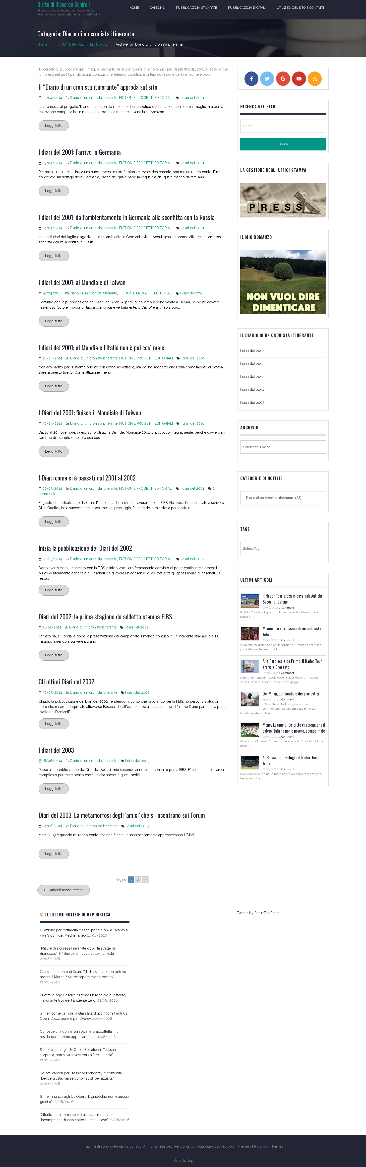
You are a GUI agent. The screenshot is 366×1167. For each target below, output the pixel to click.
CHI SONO (157, 7)
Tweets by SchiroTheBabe (258, 913)
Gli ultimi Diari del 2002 (66, 681)
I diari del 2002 (193, 559)
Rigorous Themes (268, 1146)
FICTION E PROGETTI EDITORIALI (84, 44)
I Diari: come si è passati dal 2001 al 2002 (87, 477)
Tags (245, 529)
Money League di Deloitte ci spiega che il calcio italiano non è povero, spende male (294, 728)
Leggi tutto (53, 126)
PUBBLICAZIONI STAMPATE (196, 7)
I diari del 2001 (192, 98)
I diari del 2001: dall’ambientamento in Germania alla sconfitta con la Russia (127, 217)
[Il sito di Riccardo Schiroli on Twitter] (267, 78)
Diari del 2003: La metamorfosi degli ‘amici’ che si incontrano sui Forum (122, 815)
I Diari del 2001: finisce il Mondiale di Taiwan (90, 412)
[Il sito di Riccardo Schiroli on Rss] (315, 78)
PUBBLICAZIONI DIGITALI (247, 7)
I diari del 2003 (56, 750)
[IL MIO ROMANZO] (283, 313)
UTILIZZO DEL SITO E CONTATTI (300, 7)
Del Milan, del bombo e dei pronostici (291, 694)
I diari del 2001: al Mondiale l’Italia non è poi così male (101, 347)
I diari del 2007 (252, 403)
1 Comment (286, 607)
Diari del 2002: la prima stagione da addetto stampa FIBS (105, 616)
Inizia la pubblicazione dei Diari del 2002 (85, 547)
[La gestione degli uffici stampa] (283, 200)
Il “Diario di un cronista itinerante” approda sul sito (98, 86)
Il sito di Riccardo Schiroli (63, 4)
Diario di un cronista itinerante (93, 98)
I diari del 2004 (252, 390)
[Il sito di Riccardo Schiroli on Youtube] (299, 78)
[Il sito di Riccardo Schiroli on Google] (283, 78)
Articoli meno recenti (66, 890)
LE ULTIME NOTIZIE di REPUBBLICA (78, 915)
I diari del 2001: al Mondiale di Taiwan (82, 282)
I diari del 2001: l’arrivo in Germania (80, 151)
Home (134, 7)
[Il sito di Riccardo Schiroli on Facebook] (251, 78)
